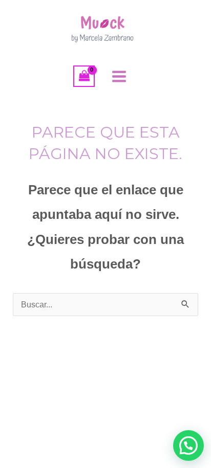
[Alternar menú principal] (119, 76)
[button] (188, 445)
